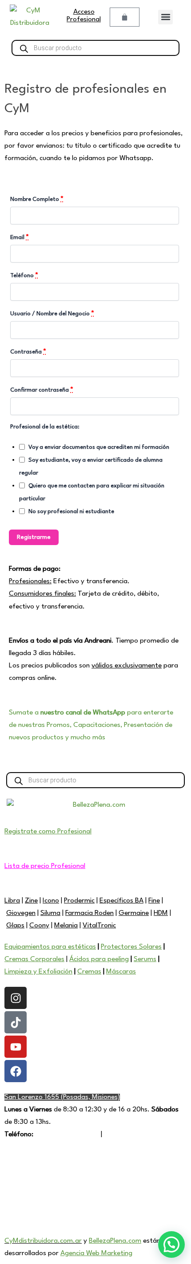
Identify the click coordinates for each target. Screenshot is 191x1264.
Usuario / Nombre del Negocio (52, 314)
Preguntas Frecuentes (37, 1169)
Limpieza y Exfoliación (38, 971)
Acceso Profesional (84, 15)
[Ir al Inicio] (30, 16)
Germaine (134, 913)
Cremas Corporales (34, 959)
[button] (165, 17)
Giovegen (21, 913)
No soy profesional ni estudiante (71, 511)
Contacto (119, 1134)
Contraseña (28, 352)
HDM (161, 913)
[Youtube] (15, 1047)
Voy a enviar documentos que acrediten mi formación (98, 447)
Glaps (15, 925)
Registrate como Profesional (48, 831)
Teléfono (24, 276)
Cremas (89, 971)
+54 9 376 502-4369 (67, 1134)
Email (19, 237)
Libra (12, 900)
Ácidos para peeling (99, 959)
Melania (66, 925)
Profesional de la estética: (45, 427)
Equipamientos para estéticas (50, 946)
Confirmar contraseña (41, 390)
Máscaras (121, 971)
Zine (31, 900)
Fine (154, 900)
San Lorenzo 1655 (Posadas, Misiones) (62, 1097)
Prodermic (79, 900)
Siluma (50, 913)
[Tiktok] (15, 1022)
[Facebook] (15, 1071)
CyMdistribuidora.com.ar (43, 1240)
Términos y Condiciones (40, 1181)
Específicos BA (121, 900)
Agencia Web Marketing (96, 1253)
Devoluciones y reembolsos (44, 1206)
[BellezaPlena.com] (95, 807)
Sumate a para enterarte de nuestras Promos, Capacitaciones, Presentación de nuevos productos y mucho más (91, 725)
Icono (51, 900)
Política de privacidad (36, 1193)
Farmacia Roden (89, 913)
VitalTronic (99, 925)
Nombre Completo (37, 199)
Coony (39, 925)
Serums (145, 959)
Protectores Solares (131, 946)
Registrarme (34, 537)
